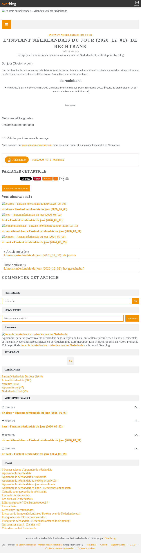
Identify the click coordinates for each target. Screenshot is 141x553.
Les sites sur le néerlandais (17, 498)
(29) (15, 391)
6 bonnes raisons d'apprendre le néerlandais (27, 469)
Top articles (91, 544)
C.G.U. (133, 544)
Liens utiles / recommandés (17, 509)
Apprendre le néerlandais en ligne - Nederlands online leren (36, 487)
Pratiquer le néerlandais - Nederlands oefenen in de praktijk (36, 520)
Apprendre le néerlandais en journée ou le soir (28, 484)
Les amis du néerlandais (16, 495)
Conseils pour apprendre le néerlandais (24, 491)
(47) (13, 387)
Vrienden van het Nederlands (19, 528)
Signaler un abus (118, 544)
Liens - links (9, 506)
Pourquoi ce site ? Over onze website (23, 517)
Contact (103, 544)
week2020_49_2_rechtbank (48, 159)
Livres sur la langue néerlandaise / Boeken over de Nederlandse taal (41, 513)
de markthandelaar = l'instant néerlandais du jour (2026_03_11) (41, 440)
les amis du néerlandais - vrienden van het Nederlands (52, 345)
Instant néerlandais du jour (70, 35)
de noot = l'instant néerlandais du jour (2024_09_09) (34, 454)
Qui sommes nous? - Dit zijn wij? (21, 524)
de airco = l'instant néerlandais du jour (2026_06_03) (34, 412)
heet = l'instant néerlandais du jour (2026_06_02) (32, 426)
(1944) (22, 376)
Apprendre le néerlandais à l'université (24, 476)
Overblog (109, 538)
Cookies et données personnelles (59, 548)
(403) (16, 380)
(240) (10, 383)
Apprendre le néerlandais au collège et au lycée (29, 480)
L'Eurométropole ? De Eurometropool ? (25, 502)
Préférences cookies (86, 548)
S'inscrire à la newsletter (16, 188)
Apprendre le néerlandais (16, 473)
